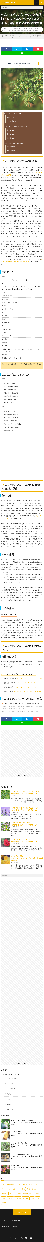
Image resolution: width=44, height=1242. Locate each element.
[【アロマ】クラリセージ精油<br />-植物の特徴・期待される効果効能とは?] (5, 826)
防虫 (37, 1198)
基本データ (10, 117)
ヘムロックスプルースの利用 (13, 143)
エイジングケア (27, 1184)
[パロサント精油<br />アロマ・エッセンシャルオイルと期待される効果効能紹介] (5, 1135)
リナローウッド (27, 691)
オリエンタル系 (9, 1083)
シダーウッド (38, 678)
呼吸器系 (23, 30)
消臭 (3, 1198)
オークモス (28, 683)
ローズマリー (29, 687)
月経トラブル (27, 1193)
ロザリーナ (37, 691)
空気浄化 (29, 30)
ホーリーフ (17, 691)
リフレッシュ (12, 30)
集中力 (4, 1203)
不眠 (23, 1189)
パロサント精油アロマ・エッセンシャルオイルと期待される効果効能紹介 (26, 1133)
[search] (41, 7)
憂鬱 (19, 1193)
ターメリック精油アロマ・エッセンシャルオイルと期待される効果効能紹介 (27, 858)
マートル (36, 683)
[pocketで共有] (38, 49)
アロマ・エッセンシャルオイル (29, 28)
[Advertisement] (22, 456)
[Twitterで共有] (17, 49)
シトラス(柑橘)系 (10, 1088)
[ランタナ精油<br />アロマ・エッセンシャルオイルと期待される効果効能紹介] (5, 1169)
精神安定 (35, 30)
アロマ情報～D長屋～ (27, 1238)
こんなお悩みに (12, 121)
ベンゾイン (20, 687)
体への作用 (10, 134)
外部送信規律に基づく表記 (9, 1226)
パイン (37, 687)
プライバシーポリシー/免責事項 (10, 1220)
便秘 (28, 1189)
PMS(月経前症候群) (8, 1184)
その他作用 (10, 138)
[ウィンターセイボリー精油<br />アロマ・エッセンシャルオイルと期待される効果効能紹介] (5, 1146)
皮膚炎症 (10, 1198)
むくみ (6, 30)
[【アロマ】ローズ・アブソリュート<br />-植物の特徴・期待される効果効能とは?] (5, 842)
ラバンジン (20, 683)
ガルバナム (28, 678)
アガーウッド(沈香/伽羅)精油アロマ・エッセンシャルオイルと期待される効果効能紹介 (26, 1156)
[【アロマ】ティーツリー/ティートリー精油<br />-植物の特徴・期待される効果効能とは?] (5, 794)
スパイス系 (8, 1094)
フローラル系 (9, 1109)
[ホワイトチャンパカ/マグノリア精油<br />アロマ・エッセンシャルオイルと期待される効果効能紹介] (5, 1124)
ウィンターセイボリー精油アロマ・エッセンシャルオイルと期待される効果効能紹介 (26, 1145)
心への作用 (10, 130)
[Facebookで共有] (6, 49)
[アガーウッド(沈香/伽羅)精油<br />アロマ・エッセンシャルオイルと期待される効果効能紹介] (5, 1157)
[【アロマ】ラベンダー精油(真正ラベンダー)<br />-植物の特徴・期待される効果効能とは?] (5, 811)
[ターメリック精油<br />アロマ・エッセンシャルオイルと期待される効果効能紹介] (5, 859)
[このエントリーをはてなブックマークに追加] (27, 49)
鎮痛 (32, 1198)
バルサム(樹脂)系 (10, 1104)
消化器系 (36, 1193)
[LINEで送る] (22, 53)
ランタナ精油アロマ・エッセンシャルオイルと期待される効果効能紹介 (26, 1167)
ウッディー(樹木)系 (11, 1078)
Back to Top (22, 1212)
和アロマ (12, 1193)
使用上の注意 (11, 151)
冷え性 (19, 30)
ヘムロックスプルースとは (12, 113)
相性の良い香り (12, 147)
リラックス (16, 1189)
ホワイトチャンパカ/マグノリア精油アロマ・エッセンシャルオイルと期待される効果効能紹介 (26, 1122)
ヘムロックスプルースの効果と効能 (15, 126)
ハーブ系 (7, 1099)
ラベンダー (20, 678)
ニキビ (37, 1184)
